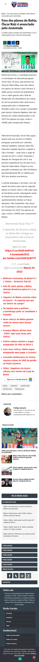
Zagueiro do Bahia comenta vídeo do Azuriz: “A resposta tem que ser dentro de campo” (19, 300)
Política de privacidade (13, 635)
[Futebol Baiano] (20, 4)
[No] (36, 654)
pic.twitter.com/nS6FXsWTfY (19, 258)
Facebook (9, 613)
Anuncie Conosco (11, 643)
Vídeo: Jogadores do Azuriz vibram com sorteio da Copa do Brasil (18, 371)
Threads (8, 621)
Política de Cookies (11, 639)
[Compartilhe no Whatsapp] (5, 43)
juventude (25, 386)
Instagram (9, 617)
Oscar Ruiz (7, 389)
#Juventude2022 (19, 254)
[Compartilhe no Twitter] (13, 43)
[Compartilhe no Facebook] (9, 43)
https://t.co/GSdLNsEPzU (19, 250)
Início (4, 14)
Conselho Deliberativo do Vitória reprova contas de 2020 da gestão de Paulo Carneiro (20, 360)
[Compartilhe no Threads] (17, 43)
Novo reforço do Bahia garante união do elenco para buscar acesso (18, 322)
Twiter (8, 625)
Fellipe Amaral (12, 46)
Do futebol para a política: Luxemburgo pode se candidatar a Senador (20, 311)
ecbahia (14, 386)
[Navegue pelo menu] (6, 4)
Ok (20, 659)
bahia (5, 386)
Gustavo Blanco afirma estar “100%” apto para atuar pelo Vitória (17, 333)
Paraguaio (19, 389)
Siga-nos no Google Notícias (17, 379)
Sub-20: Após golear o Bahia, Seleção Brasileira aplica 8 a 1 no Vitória (19, 289)
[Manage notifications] (34, 657)
